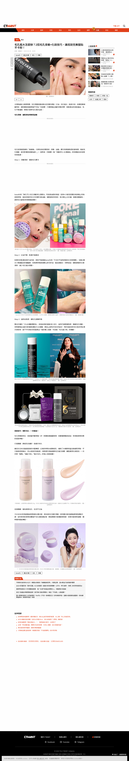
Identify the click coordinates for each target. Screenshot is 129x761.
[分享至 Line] (12, 59)
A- (21, 99)
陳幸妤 (91, 96)
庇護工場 (98, 99)
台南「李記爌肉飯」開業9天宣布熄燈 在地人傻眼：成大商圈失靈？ (40, 625)
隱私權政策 (41, 758)
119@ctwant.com (57, 641)
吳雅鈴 (20, 51)
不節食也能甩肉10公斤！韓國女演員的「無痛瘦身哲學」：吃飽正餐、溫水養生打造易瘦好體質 (45, 582)
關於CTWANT (45, 737)
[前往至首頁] (10, 26)
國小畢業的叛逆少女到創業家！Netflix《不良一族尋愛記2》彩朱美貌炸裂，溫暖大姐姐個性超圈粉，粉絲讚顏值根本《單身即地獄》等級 (49, 596)
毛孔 (33, 55)
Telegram (80, 742)
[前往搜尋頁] (124, 26)
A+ (17, 99)
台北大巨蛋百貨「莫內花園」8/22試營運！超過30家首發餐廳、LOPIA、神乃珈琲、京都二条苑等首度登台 (49, 586)
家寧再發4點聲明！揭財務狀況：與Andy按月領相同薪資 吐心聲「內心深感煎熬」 (44, 617)
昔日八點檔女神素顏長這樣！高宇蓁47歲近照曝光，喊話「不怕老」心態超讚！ (41, 592)
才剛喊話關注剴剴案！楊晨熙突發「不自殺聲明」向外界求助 (37, 630)
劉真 (105, 99)
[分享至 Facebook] (12, 62)
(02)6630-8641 (34, 641)
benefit (18, 55)
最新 (23, 30)
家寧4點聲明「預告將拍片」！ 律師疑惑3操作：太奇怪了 (37, 622)
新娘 (98, 96)
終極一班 (105, 96)
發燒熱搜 (97, 737)
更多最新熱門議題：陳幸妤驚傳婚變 (29, 628)
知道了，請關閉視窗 (120, 754)
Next (12, 69)
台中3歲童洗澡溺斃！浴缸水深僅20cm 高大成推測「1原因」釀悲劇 (40, 619)
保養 (39, 55)
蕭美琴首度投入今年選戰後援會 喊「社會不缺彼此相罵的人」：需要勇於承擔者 (41, 589)
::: (16, 33)
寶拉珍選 (26, 55)
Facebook (51, 742)
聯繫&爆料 (63, 737)
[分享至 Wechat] (12, 65)
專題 (116, 30)
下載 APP (116, 26)
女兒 (90, 99)
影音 (106, 30)
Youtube (66, 742)
